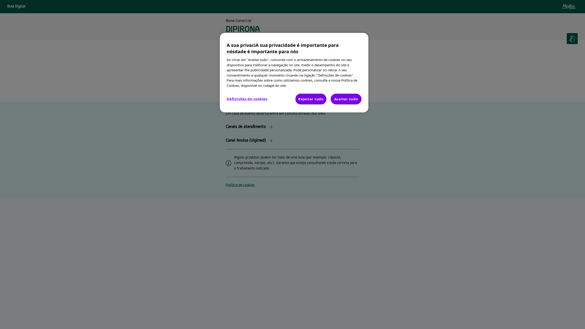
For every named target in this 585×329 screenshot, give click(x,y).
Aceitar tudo (346, 99)
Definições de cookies (247, 98)
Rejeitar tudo (311, 99)
